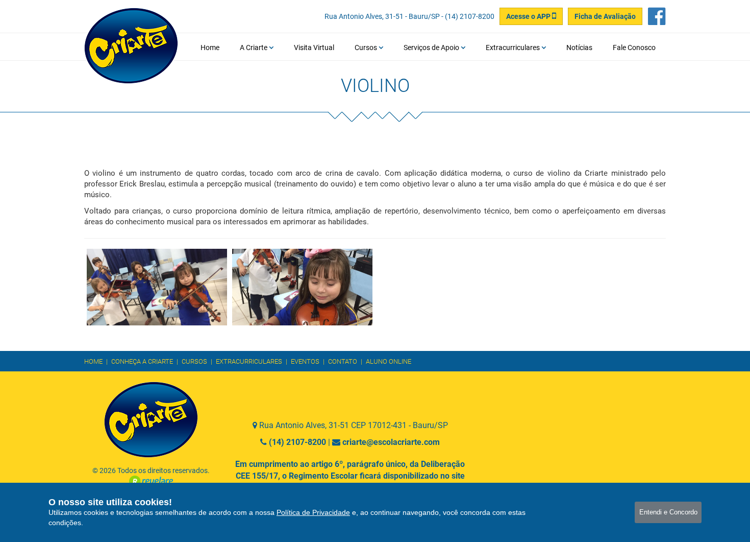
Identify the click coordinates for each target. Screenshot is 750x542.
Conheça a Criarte (142, 361)
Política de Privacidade (313, 512)
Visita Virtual (314, 47)
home (93, 361)
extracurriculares (249, 361)
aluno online (388, 361)
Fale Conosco (634, 47)
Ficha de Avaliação (605, 16)
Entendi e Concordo (668, 512)
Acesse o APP (529, 16)
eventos (305, 361)
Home (210, 47)
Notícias (579, 47)
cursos (194, 361)
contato (342, 361)
